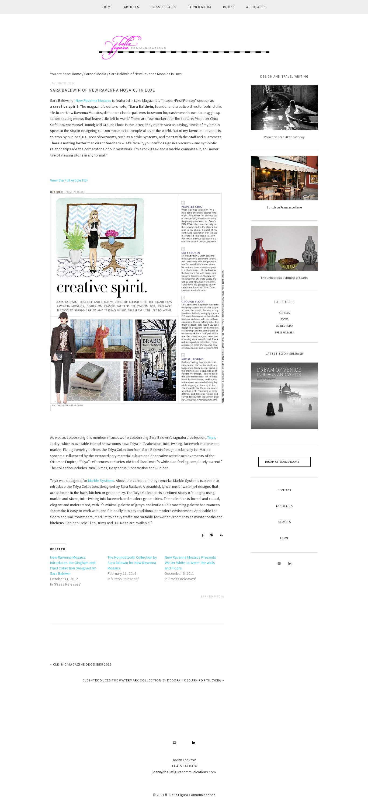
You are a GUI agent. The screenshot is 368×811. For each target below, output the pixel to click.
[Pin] (212, 535)
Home (284, 538)
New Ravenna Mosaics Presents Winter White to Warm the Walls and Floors (190, 562)
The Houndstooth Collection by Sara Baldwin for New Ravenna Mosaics (132, 562)
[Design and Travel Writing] (284, 107)
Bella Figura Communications (184, 47)
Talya (211, 437)
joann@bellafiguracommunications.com (184, 772)
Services (284, 522)
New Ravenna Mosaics (93, 100)
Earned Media (212, 596)
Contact (284, 490)
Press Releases (284, 332)
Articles (284, 313)
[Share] (202, 535)
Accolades (284, 506)
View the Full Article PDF (69, 180)
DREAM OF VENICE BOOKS (282, 462)
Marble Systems (101, 480)
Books (284, 319)
